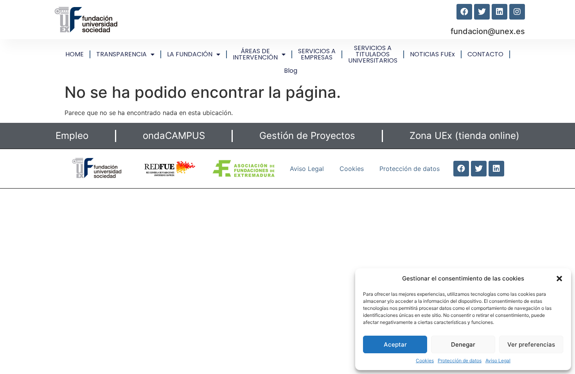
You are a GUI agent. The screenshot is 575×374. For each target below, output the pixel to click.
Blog (290, 70)
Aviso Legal (497, 360)
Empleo (72, 135)
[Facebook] (464, 12)
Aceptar (395, 344)
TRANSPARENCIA (121, 54)
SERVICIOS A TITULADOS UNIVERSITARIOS (372, 54)
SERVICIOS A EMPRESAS (317, 54)
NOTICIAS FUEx (432, 54)
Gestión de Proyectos (307, 135)
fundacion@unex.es (488, 31)
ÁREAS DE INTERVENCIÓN (255, 54)
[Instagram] (517, 12)
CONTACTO (485, 54)
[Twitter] (482, 12)
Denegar (463, 344)
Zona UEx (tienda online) (464, 135)
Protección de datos (460, 360)
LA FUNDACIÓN (189, 54)
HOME (74, 54)
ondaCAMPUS (174, 135)
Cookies (425, 360)
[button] (559, 278)
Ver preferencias (531, 344)
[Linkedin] (499, 12)
